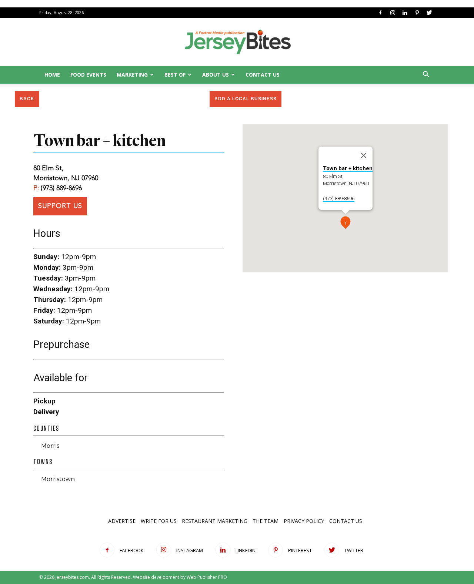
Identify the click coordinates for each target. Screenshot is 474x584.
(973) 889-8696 (61, 188)
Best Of (175, 74)
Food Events (88, 74)
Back (27, 98)
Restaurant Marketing (214, 520)
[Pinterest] (417, 12)
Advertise (122, 520)
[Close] (364, 155)
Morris (50, 445)
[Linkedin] (404, 12)
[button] (426, 75)
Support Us (60, 206)
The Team (265, 520)
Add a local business (245, 98)
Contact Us (263, 74)
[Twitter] (429, 12)
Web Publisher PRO (207, 577)
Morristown (58, 479)
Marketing (132, 74)
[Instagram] (392, 12)
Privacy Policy (304, 520)
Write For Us (159, 520)
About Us (215, 74)
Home (52, 74)
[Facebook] (380, 12)
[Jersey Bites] (237, 42)
